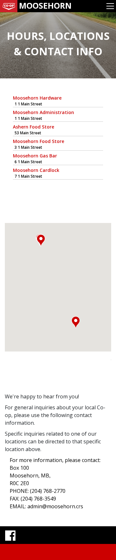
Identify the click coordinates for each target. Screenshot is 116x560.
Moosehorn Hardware (37, 98)
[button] (76, 322)
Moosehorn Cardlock (36, 170)
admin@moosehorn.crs (55, 506)
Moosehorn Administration (43, 112)
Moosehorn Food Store (38, 141)
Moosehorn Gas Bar (35, 156)
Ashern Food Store (33, 127)
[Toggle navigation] (110, 6)
